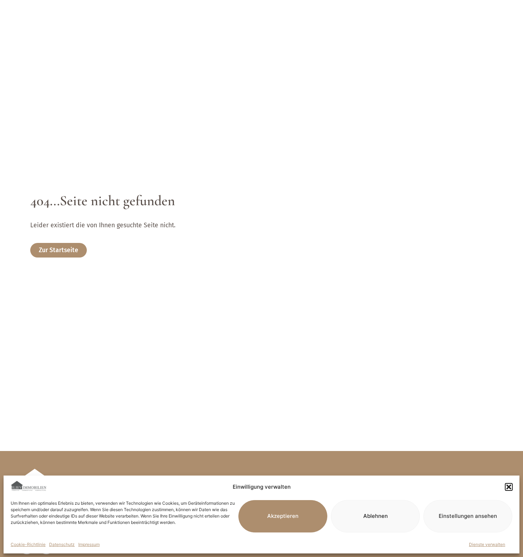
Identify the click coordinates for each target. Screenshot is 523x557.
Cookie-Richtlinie (28, 544)
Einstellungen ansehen (468, 516)
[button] (508, 486)
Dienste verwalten (487, 544)
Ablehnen (375, 516)
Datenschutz (62, 544)
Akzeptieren (283, 516)
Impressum (89, 544)
